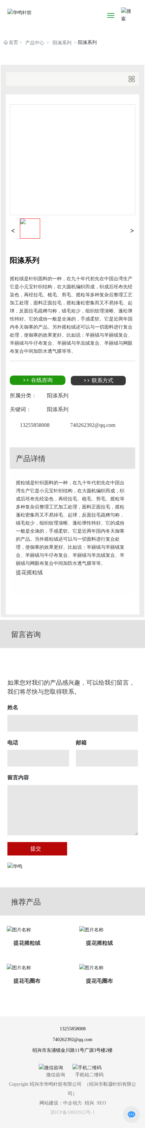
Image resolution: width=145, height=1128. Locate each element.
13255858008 (35, 425)
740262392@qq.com (92, 425)
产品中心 (34, 42)
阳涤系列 (62, 42)
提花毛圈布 (26, 981)
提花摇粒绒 (26, 943)
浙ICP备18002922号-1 (72, 1112)
